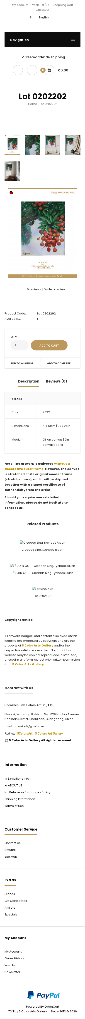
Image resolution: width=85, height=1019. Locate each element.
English (44, 17)
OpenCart (51, 1006)
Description (28, 381)
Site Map (11, 856)
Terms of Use (14, 806)
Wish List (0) (40, 5)
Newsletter (12, 972)
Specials (11, 914)
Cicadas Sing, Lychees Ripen (42, 550)
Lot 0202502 (42, 596)
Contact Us (13, 843)
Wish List (11, 965)
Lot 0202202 (48, 104)
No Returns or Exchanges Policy (27, 792)
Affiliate (10, 907)
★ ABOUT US (13, 785)
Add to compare (58, 363)
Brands (10, 894)
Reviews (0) (56, 381)
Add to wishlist (22, 363)
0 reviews (34, 289)
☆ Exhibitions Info (17, 778)
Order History (14, 958)
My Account (20, 5)
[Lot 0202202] (42, 233)
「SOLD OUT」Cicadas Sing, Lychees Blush (42, 573)
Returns (10, 850)
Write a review (55, 289)
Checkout (42, 10)
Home (32, 104)
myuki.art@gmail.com (29, 726)
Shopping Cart (63, 5)
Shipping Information (20, 799)
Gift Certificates (16, 901)
